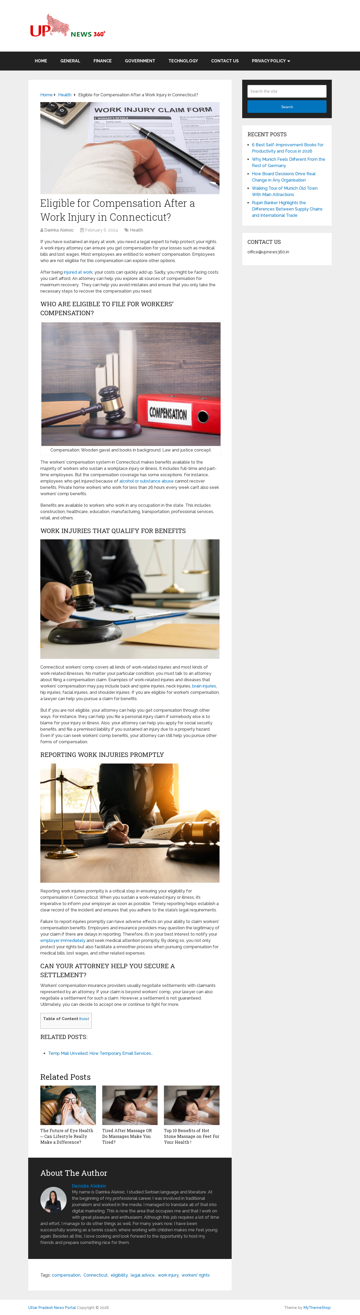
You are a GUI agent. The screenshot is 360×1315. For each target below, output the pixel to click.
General (70, 60)
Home (41, 60)
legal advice (143, 1275)
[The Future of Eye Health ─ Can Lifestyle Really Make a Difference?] (68, 1105)
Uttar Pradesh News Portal (52, 1308)
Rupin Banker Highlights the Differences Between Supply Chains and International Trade (287, 209)
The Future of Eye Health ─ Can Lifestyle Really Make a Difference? (66, 1136)
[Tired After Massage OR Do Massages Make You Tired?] (130, 1105)
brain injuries (204, 686)
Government (140, 60)
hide (84, 1019)
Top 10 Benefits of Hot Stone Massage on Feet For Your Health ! (191, 1136)
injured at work (78, 272)
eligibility (119, 1275)
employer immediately (62, 940)
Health (136, 230)
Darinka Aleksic (59, 230)
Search (287, 107)
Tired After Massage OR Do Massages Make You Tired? (127, 1136)
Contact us (225, 60)
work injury (168, 1275)
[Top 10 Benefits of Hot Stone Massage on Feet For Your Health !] (192, 1105)
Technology (183, 60)
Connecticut (96, 1275)
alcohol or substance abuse (146, 481)
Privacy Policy (269, 60)
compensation (66, 1275)
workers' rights (196, 1275)
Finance (103, 60)
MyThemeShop (317, 1308)
